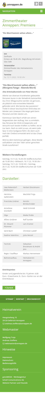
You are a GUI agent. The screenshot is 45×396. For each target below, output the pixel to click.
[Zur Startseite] (12, 4)
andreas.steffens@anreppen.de (18, 323)
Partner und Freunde (19, 383)
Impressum (7, 357)
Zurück (9, 287)
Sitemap (9, 299)
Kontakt (20, 299)
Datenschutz (7, 360)
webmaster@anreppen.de (16, 343)
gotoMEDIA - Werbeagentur (14, 377)
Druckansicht (34, 299)
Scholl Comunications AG (13, 380)
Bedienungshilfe (9, 363)
